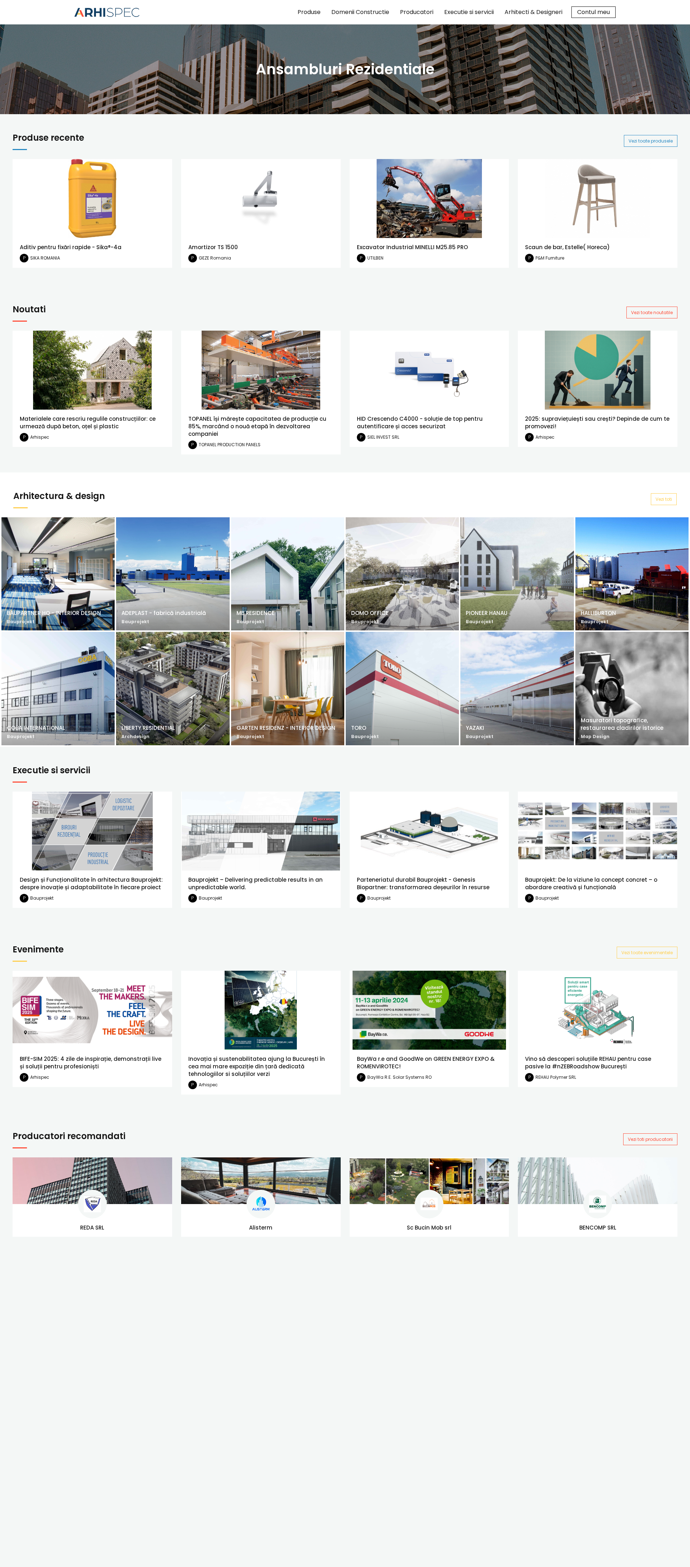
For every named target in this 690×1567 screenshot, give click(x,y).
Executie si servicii (469, 12)
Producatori (416, 12)
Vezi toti (664, 499)
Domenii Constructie (360, 12)
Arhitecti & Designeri (533, 12)
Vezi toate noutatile (652, 312)
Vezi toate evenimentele (647, 953)
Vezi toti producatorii (650, 1139)
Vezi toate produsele (651, 141)
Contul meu (593, 12)
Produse (309, 12)
